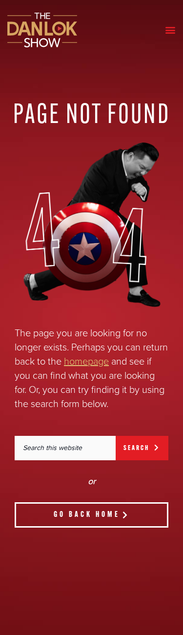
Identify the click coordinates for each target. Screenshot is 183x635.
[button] (170, 30)
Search (138, 448)
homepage (86, 362)
